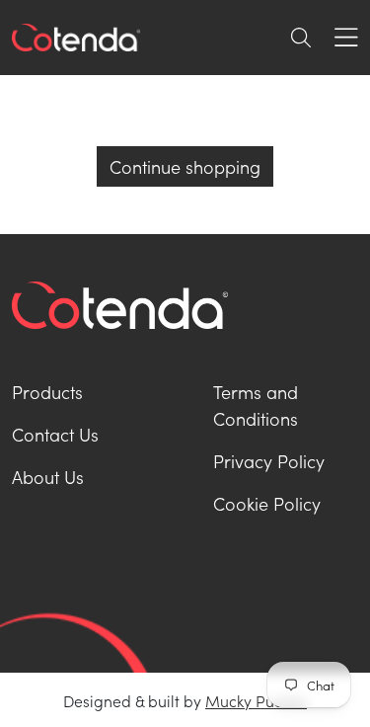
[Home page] (76, 37)
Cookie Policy (267, 503)
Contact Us (55, 434)
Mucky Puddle (256, 700)
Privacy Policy (269, 460)
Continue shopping (185, 166)
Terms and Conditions (255, 405)
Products (47, 391)
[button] (301, 37)
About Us (48, 476)
